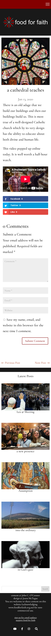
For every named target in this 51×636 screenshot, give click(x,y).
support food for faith (25, 620)
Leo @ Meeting (25, 412)
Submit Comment (35, 341)
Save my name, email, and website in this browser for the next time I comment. (23, 325)
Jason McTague (30, 598)
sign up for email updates (25, 617)
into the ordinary (25, 530)
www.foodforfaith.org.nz (20, 607)
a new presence (25, 451)
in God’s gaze (25, 569)
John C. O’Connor (31, 595)
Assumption (25, 490)
